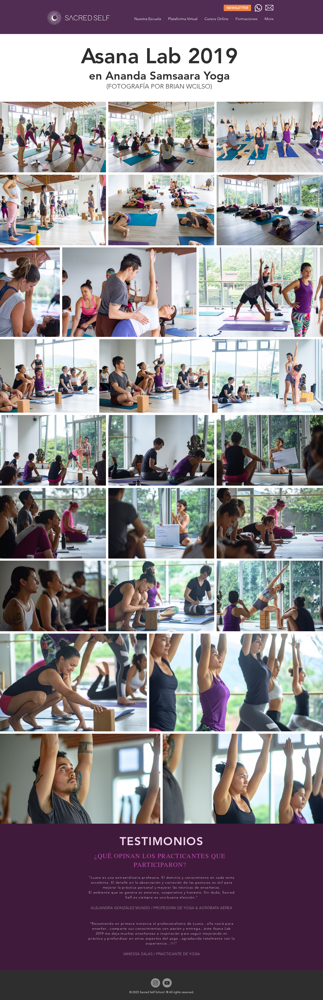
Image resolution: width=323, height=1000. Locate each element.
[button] (246, 19)
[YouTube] (167, 982)
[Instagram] (155, 982)
